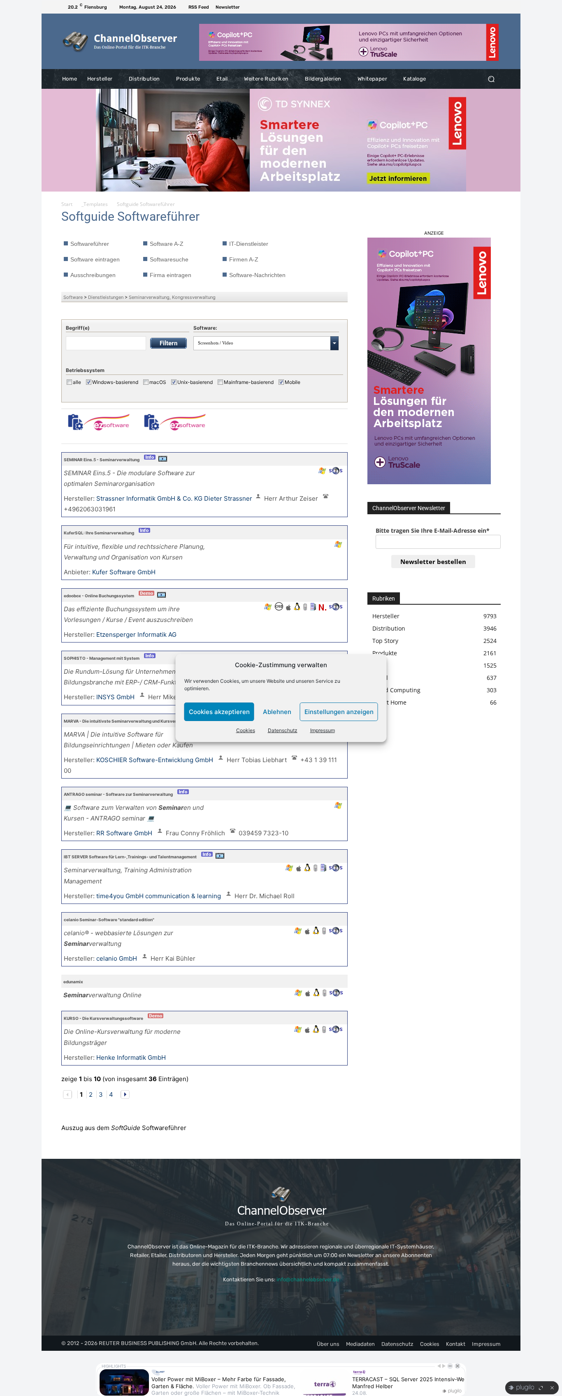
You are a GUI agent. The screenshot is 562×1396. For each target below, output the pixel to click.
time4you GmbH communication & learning (159, 896)
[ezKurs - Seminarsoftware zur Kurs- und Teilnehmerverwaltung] (98, 426)
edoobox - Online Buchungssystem (99, 595)
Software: (205, 328)
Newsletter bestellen (433, 561)
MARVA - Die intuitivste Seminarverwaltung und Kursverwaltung (128, 721)
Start (66, 204)
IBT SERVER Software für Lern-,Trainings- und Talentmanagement (130, 856)
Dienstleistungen (105, 297)
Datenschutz (282, 730)
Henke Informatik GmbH (131, 1057)
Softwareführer (89, 243)
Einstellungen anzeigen (339, 712)
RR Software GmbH (125, 833)
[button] (491, 79)
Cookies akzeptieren (219, 712)
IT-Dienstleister (248, 243)
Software (73, 297)
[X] (496, 7)
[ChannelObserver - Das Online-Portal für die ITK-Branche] (120, 41)
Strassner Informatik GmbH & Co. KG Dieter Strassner (174, 498)
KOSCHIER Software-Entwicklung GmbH (155, 760)
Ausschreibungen (93, 275)
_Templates (94, 204)
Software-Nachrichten (257, 275)
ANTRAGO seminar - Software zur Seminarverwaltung (118, 794)
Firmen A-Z (243, 259)
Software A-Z (166, 243)
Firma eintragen (170, 275)
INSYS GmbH (116, 697)
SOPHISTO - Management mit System (101, 658)
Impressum (322, 730)
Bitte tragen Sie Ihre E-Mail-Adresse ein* (433, 530)
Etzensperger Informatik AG (137, 634)
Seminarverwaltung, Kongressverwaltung (172, 297)
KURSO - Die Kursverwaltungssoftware (103, 1018)
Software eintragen (95, 259)
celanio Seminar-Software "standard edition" (109, 919)
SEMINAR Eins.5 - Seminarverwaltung (101, 459)
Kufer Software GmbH (124, 572)
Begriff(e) (78, 328)
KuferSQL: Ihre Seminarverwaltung (99, 532)
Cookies (245, 730)
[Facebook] (486, 7)
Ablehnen (277, 712)
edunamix (73, 981)
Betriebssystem (85, 370)
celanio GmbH (117, 958)
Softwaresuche (169, 259)
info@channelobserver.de (307, 1279)
